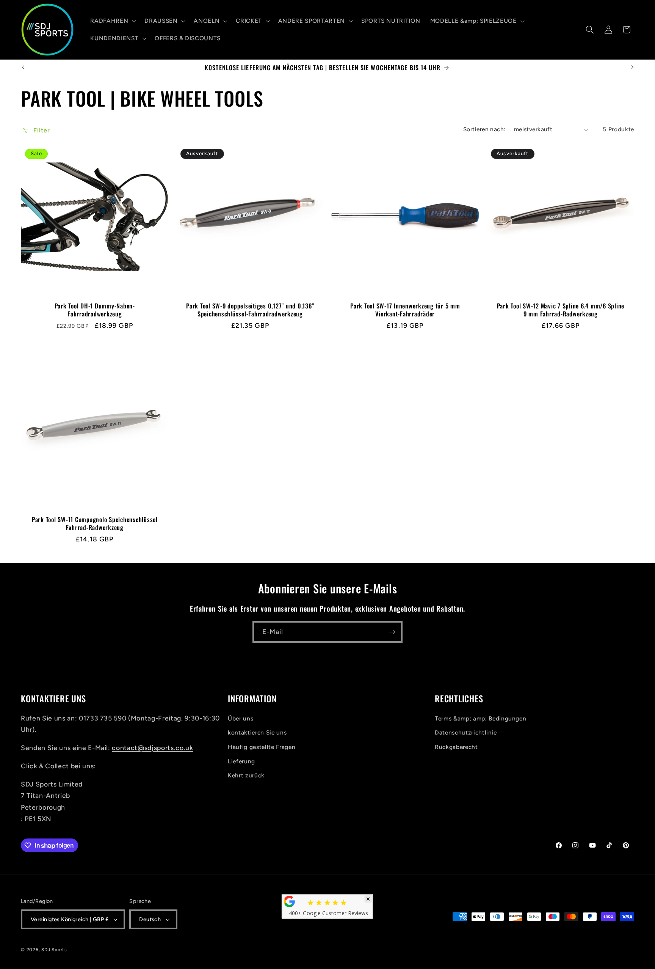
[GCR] (289, 901)
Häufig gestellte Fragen (261, 746)
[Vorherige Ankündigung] (23, 68)
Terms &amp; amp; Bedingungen (480, 718)
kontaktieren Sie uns (257, 732)
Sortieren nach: (484, 129)
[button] (112, 21)
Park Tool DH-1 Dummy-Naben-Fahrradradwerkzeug (95, 310)
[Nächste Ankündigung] (632, 68)
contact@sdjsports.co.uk (152, 748)
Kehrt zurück (246, 775)
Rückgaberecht (456, 746)
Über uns (240, 718)
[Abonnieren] (392, 632)
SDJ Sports (54, 949)
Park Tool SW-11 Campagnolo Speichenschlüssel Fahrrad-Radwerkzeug (95, 523)
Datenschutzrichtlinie (466, 732)
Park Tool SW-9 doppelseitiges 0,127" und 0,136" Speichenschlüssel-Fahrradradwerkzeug (250, 310)
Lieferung (241, 761)
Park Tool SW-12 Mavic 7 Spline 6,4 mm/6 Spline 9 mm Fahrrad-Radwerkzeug (560, 310)
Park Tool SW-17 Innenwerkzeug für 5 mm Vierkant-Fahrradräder (405, 310)
